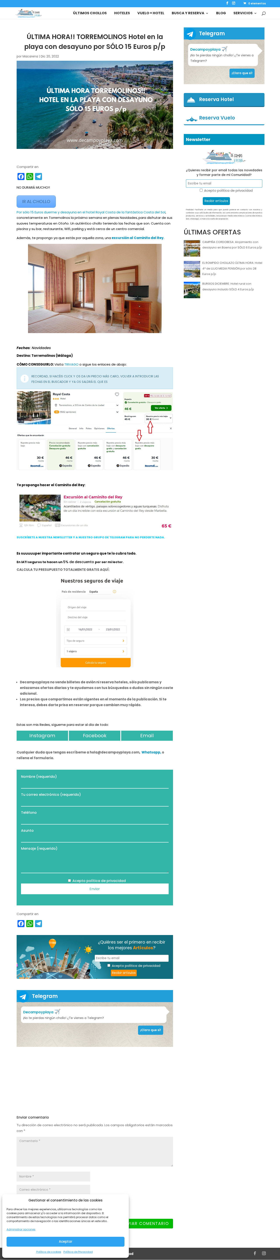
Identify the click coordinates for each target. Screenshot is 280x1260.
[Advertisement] (95, 1081)
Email (147, 735)
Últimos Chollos (90, 14)
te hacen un (52, 562)
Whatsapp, (152, 752)
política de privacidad (106, 880)
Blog (221, 14)
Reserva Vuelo (217, 118)
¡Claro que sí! (150, 1030)
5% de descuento (79, 561)
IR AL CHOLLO (36, 201)
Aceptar (65, 1241)
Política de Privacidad (78, 1252)
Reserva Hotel (216, 99)
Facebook (95, 735)
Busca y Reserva (188, 14)
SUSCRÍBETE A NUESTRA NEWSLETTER (44, 537)
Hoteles (122, 14)
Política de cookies (48, 1252)
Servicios (243, 14)
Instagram (42, 735)
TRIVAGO (71, 364)
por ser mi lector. (109, 562)
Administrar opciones (21, 1229)
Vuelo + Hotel (150, 14)
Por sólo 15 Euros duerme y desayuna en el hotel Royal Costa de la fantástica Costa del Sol (91, 212)
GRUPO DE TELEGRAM (109, 537)
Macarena (30, 56)
